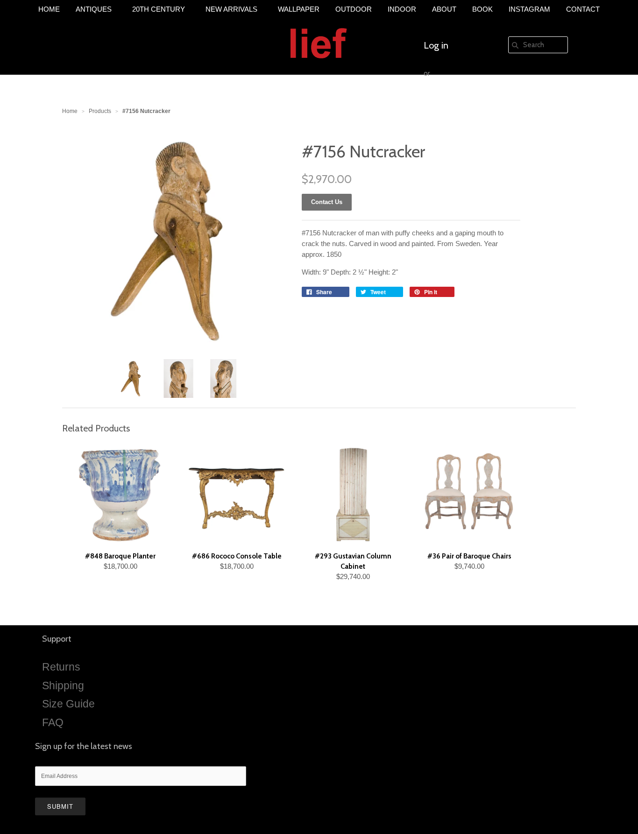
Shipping (63, 685)
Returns (61, 667)
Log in (436, 45)
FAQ (53, 722)
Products (100, 111)
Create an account (460, 101)
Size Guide (68, 704)
